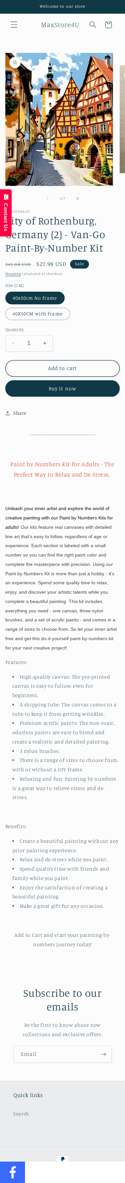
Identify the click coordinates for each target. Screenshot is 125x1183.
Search (21, 1113)
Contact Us (6, 215)
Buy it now (62, 388)
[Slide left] (47, 198)
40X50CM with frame (38, 313)
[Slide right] (77, 198)
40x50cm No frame (35, 298)
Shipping (13, 274)
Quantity (14, 329)
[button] (14, 24)
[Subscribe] (103, 1054)
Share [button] (20, 413)
